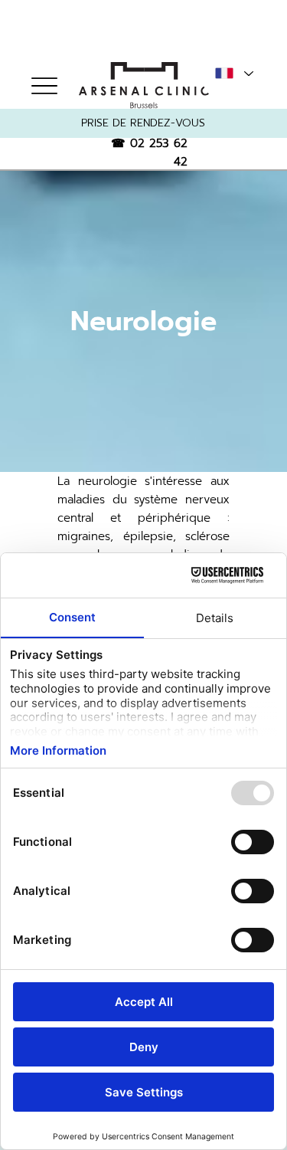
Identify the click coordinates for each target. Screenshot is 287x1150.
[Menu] (44, 85)
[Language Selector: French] (233, 73)
